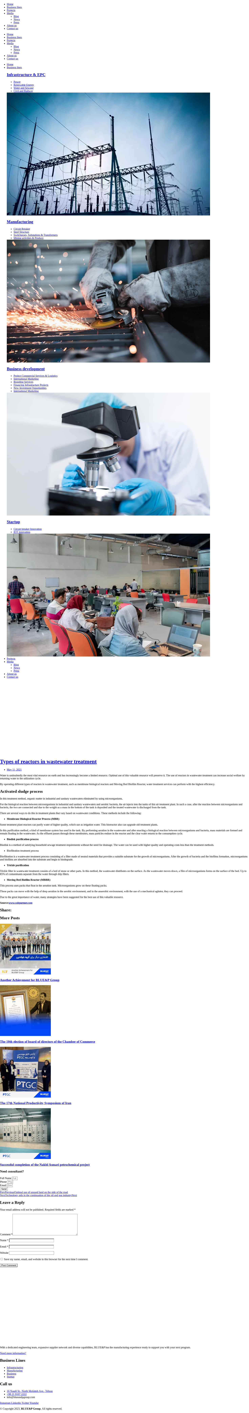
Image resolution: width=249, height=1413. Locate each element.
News (17, 19)
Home (10, 4)
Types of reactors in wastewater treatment (48, 761)
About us (12, 25)
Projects (11, 10)
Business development (26, 369)
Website (4, 1252)
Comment (6, 1234)
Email (3, 1185)
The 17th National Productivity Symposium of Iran (35, 1103)
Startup (13, 522)
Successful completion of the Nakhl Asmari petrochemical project (45, 1164)
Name (4, 1240)
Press (16, 22)
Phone (3, 1181)
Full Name (6, 1178)
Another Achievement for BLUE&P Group (29, 980)
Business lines (14, 7)
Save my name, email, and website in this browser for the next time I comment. (46, 1259)
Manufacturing (20, 222)
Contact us (12, 28)
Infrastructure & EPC (26, 74)
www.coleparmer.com (20, 902)
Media (10, 13)
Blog (16, 16)
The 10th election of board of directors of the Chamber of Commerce (47, 1041)
